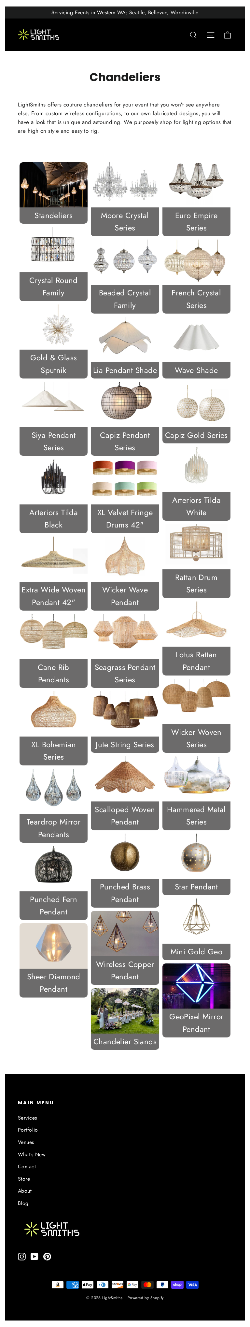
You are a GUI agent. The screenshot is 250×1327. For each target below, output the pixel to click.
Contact (27, 1166)
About (25, 1191)
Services (27, 1118)
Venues (26, 1142)
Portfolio (28, 1130)
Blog (23, 1203)
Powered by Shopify (146, 1298)
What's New (32, 1154)
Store (24, 1179)
